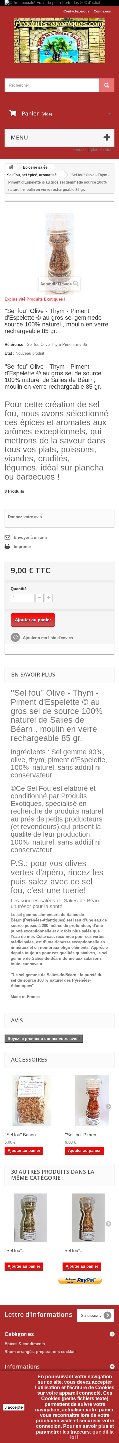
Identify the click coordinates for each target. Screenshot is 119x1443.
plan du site (101, 150)
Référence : (15, 344)
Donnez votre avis (25, 517)
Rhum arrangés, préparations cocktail (40, 1351)
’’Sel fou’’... (15, 1250)
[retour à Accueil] (11, 167)
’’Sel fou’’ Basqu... (22, 1134)
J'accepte (14, 1407)
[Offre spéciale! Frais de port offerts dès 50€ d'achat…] (59, 3)
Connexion (102, 11)
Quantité (19, 589)
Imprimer (22, 546)
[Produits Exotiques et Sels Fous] (59, 40)
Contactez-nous (76, 11)
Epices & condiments (25, 1343)
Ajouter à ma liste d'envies (47, 637)
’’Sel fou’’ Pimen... (82, 1134)
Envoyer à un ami (30, 537)
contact (79, 150)
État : (9, 353)
